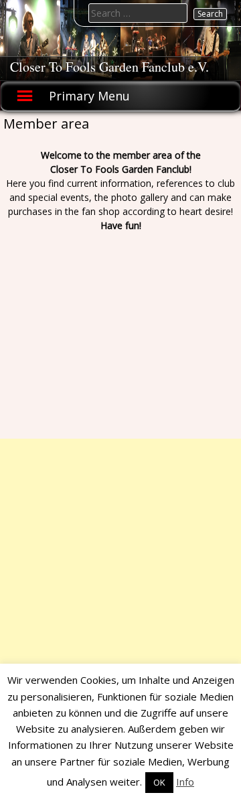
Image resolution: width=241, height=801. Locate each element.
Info (185, 781)
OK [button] (159, 782)
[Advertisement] (120, 559)
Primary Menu (89, 96)
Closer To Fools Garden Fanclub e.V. (109, 67)
